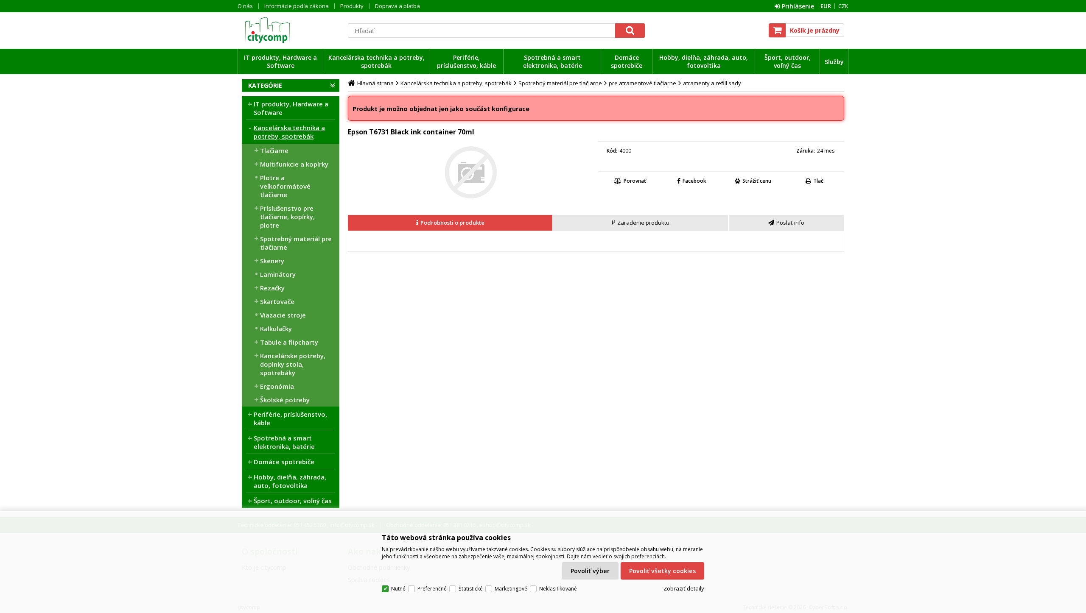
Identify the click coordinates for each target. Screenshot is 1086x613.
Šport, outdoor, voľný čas (787, 61)
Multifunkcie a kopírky (294, 164)
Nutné (398, 588)
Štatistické (471, 588)
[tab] (450, 223)
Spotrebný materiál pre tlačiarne (296, 242)
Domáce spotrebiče (626, 61)
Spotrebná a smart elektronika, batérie (552, 61)
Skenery (272, 260)
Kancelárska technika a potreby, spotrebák (376, 61)
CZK (843, 6)
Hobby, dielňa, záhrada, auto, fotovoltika (703, 61)
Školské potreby (285, 400)
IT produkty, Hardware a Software (280, 61)
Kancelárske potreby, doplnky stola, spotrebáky (292, 364)
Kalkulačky (276, 328)
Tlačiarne (274, 150)
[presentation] (450, 223)
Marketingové (511, 588)
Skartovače (277, 301)
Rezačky (272, 288)
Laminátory (278, 274)
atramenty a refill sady (712, 83)
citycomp (290, 30)
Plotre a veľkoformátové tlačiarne (285, 186)
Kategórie (265, 85)
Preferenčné (432, 588)
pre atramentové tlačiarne (642, 83)
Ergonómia (277, 386)
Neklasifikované (558, 588)
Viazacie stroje (283, 315)
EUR (825, 6)
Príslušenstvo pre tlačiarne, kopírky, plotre (287, 216)
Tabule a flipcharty (289, 342)
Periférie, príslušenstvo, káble (466, 61)
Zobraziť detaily (683, 588)
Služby (834, 62)
